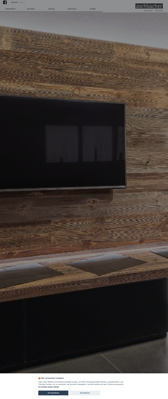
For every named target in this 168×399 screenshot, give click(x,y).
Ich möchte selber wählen (48, 387)
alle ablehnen (85, 393)
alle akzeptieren (53, 393)
